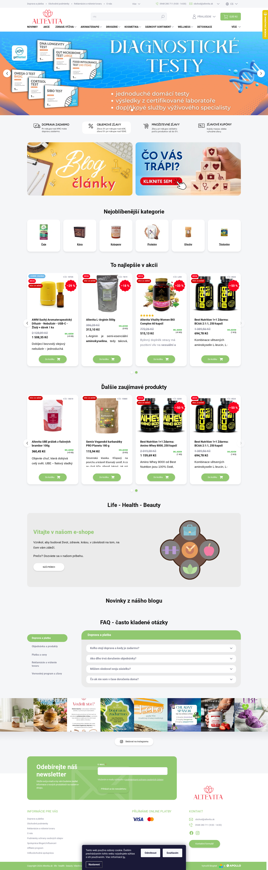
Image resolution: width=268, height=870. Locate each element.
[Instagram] (197, 832)
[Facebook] (191, 832)
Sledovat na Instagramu (136, 741)
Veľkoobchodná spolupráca (40, 853)
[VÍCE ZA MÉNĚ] (161, 417)
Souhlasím (172, 852)
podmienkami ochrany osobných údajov (144, 779)
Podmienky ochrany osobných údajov (45, 838)
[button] (10, 73)
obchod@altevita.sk (204, 819)
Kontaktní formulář (204, 843)
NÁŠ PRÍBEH (49, 567)
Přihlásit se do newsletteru (113, 789)
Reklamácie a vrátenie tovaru (88, 3)
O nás (109, 3)
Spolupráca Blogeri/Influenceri (41, 843)
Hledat (163, 16)
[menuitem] (33, 27)
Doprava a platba (35, 3)
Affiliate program (35, 848)
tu (124, 857)
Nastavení (94, 864)
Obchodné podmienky (58, 3)
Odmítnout (150, 852)
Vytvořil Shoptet (209, 866)
